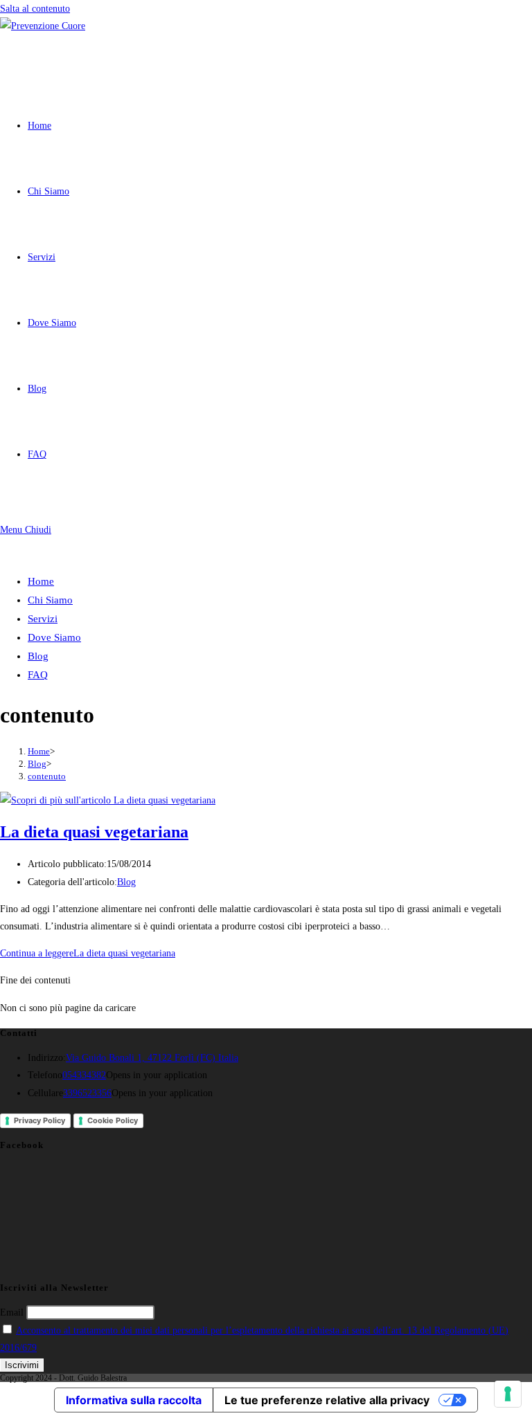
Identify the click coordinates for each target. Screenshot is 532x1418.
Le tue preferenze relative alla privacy (326, 1400)
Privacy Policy (39, 1120)
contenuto (47, 776)
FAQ (38, 674)
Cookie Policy (112, 1120)
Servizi (42, 618)
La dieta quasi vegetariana (94, 832)
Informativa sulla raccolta (134, 1400)
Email (12, 1312)
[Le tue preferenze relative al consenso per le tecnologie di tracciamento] (508, 1394)
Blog (38, 656)
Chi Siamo (50, 600)
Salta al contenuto (35, 8)
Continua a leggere (87, 953)
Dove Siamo (54, 637)
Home (41, 581)
